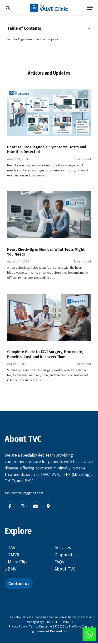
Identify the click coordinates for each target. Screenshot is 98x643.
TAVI (11, 547)
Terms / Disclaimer (41, 626)
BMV (12, 569)
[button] (89, 28)
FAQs (59, 562)
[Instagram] (23, 506)
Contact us (18, 583)
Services (62, 547)
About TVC (64, 569)
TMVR (13, 554)
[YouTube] (35, 506)
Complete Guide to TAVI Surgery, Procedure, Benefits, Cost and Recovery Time (45, 354)
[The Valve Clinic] (49, 7)
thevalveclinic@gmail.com (24, 493)
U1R (69, 631)
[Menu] (90, 7)
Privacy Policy (18, 626)
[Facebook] (10, 506)
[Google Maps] (48, 506)
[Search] (7, 7)
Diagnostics (66, 554)
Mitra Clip (17, 562)
